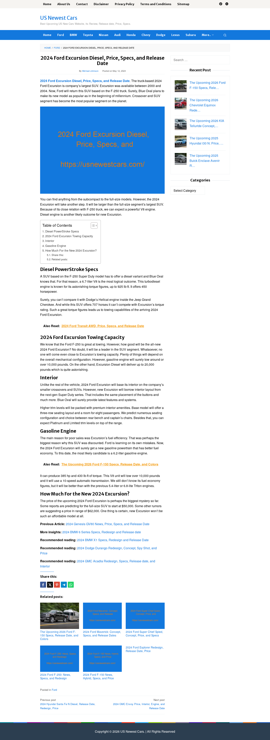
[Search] (225, 35)
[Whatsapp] (71, 585)
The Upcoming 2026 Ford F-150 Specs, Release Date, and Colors (59, 635)
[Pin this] (57, 585)
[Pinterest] (221, 4)
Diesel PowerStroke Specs (62, 231)
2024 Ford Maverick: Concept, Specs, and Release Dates (102, 633)
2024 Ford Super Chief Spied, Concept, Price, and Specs (144, 633)
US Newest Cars (58, 18)
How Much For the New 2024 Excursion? (71, 250)
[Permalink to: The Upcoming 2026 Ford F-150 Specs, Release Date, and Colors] (59, 616)
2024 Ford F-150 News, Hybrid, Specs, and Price (98, 676)
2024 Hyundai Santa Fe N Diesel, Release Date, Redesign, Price (67, 704)
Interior (49, 241)
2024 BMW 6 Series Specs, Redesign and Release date (101, 532)
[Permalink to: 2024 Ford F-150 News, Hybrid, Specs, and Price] (102, 659)
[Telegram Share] (64, 585)
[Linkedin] (227, 4)
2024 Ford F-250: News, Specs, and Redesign (55, 676)
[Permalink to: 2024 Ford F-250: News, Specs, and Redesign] (59, 659)
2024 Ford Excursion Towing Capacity (69, 236)
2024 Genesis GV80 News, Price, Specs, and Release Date (107, 524)
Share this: (58, 255)
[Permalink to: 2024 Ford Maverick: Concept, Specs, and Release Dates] (102, 616)
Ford (54, 690)
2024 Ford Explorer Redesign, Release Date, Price (144, 649)
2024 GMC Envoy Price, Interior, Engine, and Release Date (139, 704)
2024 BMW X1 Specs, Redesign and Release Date (113, 540)
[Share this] (43, 585)
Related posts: (60, 259)
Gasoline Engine (55, 246)
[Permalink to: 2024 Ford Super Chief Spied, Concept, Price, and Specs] (145, 616)
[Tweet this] (50, 585)
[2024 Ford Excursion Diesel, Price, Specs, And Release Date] (102, 149)
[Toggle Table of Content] (92, 225)
